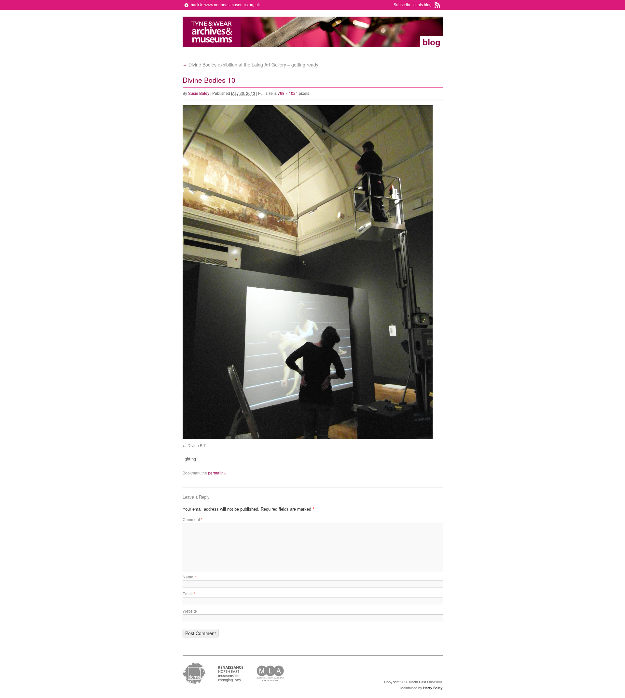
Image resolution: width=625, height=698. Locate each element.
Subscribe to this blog (413, 5)
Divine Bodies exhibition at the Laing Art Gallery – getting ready (250, 64)
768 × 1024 (288, 93)
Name (189, 576)
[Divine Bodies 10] (308, 437)
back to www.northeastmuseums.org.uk (225, 5)
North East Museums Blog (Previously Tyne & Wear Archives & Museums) (212, 32)
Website (190, 611)
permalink (217, 472)
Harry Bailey (433, 687)
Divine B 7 (197, 445)
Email (189, 593)
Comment (192, 519)
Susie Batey (198, 93)
